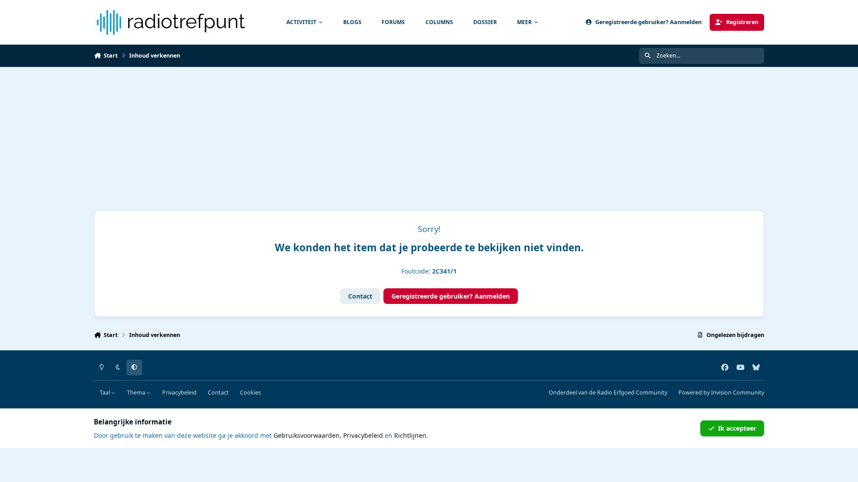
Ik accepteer (737, 428)
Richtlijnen (410, 435)
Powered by (721, 392)
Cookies (250, 392)
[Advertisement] (429, 133)
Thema (137, 392)
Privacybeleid (179, 392)
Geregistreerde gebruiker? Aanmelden (450, 296)
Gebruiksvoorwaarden (306, 435)
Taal (105, 392)
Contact (360, 296)
